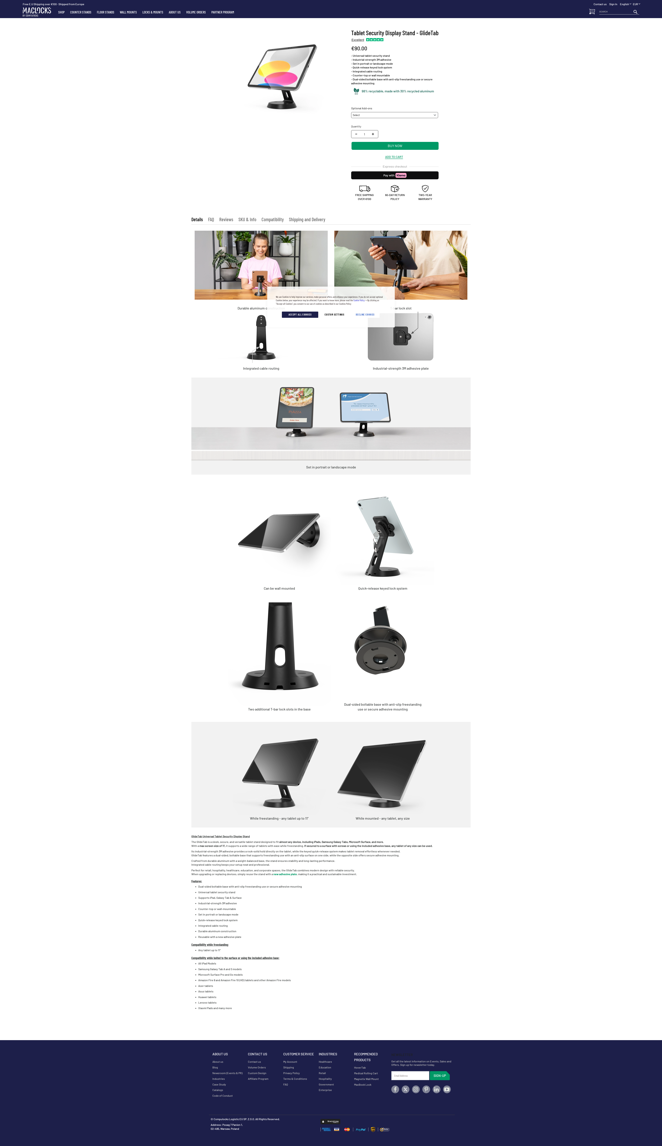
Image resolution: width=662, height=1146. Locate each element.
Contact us (254, 1061)
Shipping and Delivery (307, 219)
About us (217, 1061)
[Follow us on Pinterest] (426, 1089)
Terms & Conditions (295, 1078)
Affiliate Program (258, 1078)
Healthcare (325, 1061)
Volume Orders (257, 1067)
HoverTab (360, 1067)
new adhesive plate (285, 874)
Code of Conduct (222, 1095)
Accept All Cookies (300, 314)
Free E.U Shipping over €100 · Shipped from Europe (53, 4)
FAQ (211, 219)
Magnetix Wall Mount (366, 1078)
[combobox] (619, 11)
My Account (290, 1061)
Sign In (613, 4)
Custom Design (257, 1073)
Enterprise (325, 1090)
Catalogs (217, 1090)
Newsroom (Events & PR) (227, 1073)
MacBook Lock (362, 1084)
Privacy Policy (291, 1073)
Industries (218, 1078)
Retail (322, 1073)
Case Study (219, 1084)
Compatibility (273, 219)
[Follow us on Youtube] (447, 1089)
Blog (215, 1067)
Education (325, 1067)
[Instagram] (416, 1089)
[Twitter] (405, 1089)
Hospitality (325, 1078)
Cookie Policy (359, 300)
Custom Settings (334, 314)
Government (326, 1084)
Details (197, 219)
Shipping (288, 1067)
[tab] (197, 219)
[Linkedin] (436, 1089)
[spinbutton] (364, 134)
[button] (636, 4)
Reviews (226, 219)
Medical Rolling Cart (366, 1073)
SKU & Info (247, 219)
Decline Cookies (365, 314)
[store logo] (39, 12)
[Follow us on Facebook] (395, 1089)
